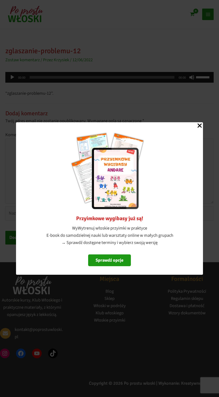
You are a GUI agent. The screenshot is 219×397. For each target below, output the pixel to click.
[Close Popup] (199, 126)
